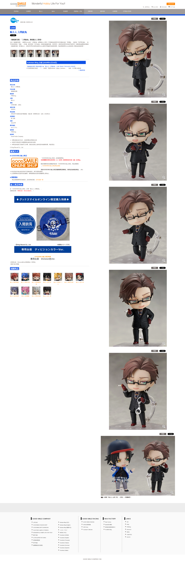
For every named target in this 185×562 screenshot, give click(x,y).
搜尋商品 (147, 7)
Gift (127, 521)
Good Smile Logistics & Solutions (41, 530)
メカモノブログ (63, 530)
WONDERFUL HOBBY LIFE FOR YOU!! (42, 532)
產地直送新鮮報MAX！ (110, 527)
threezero (129, 529)
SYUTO (128, 537)
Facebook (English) (64, 537)
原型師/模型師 (36, 540)
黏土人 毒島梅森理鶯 (36, 283)
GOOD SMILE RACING (88, 522)
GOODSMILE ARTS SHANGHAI (40, 527)
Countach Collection (87, 529)
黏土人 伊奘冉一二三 (58, 283)
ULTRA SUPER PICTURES (39, 537)
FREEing (129, 526)
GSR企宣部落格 (87, 524)
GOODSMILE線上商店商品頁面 (51, 165)
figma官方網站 (108, 524)
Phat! (128, 524)
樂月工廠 (35, 535)
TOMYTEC (129, 534)
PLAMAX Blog (108, 529)
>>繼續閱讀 (81, 70)
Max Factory (108, 522)
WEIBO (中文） (63, 532)
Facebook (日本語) (64, 535)
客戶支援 (172, 7)
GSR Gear (85, 527)
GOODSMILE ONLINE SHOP (40, 525)
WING (128, 532)
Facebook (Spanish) (64, 547)
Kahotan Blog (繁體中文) (65, 527)
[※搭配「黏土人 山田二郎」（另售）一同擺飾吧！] (138, 494)
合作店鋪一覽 (39, 179)
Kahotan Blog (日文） (65, 522)
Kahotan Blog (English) (65, 525)
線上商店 (155, 7)
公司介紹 (35, 522)
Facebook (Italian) (64, 550)
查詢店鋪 (164, 7)
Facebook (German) (64, 545)
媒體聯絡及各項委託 (38, 545)
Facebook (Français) (65, 540)
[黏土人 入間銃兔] (138, 96)
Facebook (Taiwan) (64, 542)
